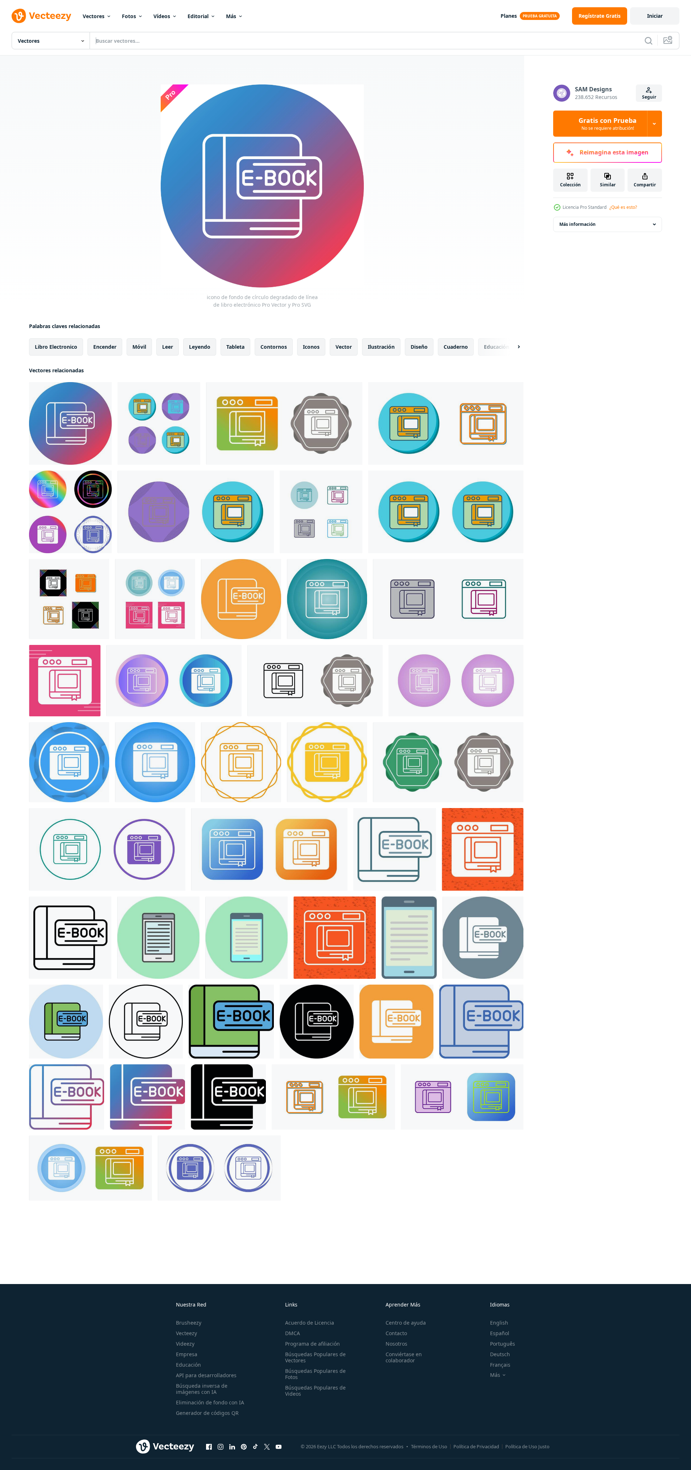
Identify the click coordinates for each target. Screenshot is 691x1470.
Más (231, 16)
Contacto (396, 1333)
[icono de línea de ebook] (70, 938)
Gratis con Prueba (608, 123)
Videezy (185, 1343)
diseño (419, 346)
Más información (577, 224)
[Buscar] (648, 40)
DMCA (292, 1333)
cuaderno (456, 346)
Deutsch (500, 1354)
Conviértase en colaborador (404, 1357)
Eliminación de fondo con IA (210, 1402)
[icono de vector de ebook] (159, 423)
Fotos (129, 16)
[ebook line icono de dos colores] (394, 849)
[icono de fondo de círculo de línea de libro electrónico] (241, 599)
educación (496, 346)
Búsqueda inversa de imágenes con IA (201, 1388)
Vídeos (161, 16)
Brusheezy (188, 1322)
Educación (188, 1364)
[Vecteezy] (41, 16)
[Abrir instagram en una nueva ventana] (220, 1446)
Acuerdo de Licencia (309, 1322)
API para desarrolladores (206, 1375)
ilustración (381, 346)
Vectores (93, 16)
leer (167, 346)
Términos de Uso (429, 1446)
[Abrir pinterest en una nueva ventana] (244, 1446)
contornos (273, 346)
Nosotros (396, 1343)
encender (104, 346)
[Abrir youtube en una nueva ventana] (278, 1446)
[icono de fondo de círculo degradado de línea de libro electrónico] (70, 423)
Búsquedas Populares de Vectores (315, 1357)
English (499, 1322)
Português (502, 1343)
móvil (139, 346)
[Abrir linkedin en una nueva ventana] (232, 1446)
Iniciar (655, 15)
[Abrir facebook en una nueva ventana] (209, 1446)
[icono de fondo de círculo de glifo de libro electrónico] (483, 938)
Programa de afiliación (312, 1343)
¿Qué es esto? (623, 207)
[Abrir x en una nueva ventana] (267, 1446)
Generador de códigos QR (207, 1412)
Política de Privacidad (476, 1446)
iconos (311, 346)
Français (500, 1364)
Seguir (649, 97)
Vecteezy (186, 1333)
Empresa (186, 1354)
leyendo (199, 346)
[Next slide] (512, 347)
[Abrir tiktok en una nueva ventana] (255, 1446)
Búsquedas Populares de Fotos (315, 1373)
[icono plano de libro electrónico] (409, 938)
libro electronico (56, 346)
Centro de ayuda (406, 1322)
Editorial (198, 16)
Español (499, 1333)
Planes (509, 15)
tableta (235, 346)
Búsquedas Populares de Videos (315, 1390)
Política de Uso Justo (527, 1446)
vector (344, 346)
